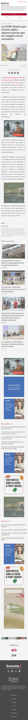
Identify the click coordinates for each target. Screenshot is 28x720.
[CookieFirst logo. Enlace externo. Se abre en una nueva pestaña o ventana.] (5, 3)
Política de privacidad (22, 1)
